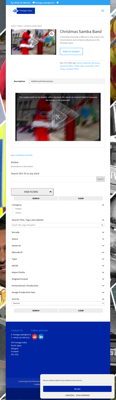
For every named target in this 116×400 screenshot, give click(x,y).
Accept (77, 389)
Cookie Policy (70, 395)
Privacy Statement (83, 395)
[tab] (19, 81)
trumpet (69, 69)
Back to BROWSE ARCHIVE (22, 155)
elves (97, 63)
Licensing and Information (30, 381)
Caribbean (86, 63)
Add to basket (71, 51)
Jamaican (64, 66)
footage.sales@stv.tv (22, 334)
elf (93, 63)
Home (13, 26)
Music (71, 66)
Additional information (42, 81)
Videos (19, 26)
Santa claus (79, 66)
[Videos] (13, 212)
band (79, 63)
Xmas (76, 69)
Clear (81, 198)
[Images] (13, 208)
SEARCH (35, 198)
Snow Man (89, 66)
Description (19, 81)
